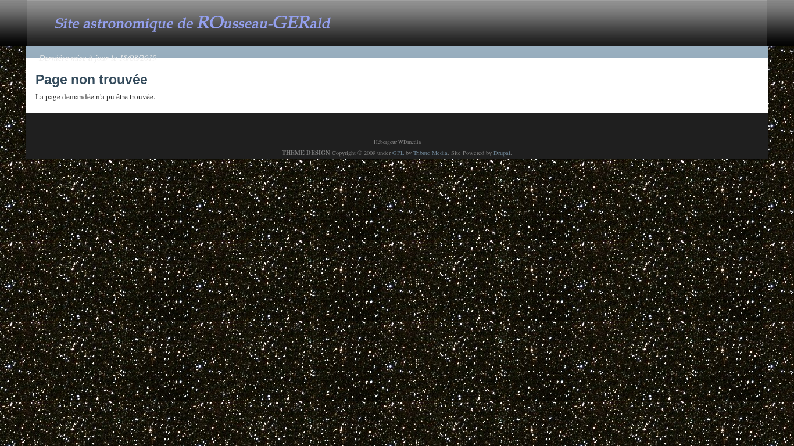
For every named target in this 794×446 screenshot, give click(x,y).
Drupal (501, 153)
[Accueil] (204, 22)
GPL (398, 153)
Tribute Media (430, 153)
